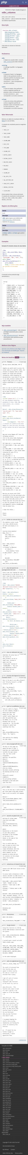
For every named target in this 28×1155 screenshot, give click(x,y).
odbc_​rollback (6, 1121)
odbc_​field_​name (7, 1089)
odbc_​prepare (6, 1113)
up (2, 519)
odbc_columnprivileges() (10, 330)
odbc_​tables (6, 1130)
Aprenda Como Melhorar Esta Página (11, 349)
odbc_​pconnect (6, 1111)
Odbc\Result (8, 41)
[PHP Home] (4, 2)
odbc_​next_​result (7, 1105)
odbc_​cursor (6, 1068)
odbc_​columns (6, 1057)
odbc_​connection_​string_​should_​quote (12, 1066)
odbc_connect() (8, 61)
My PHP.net (6, 1149)
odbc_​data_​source (7, 1070)
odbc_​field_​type (6, 1096)
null (18, 34)
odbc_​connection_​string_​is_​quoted (11, 1062)
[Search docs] (22, 2)
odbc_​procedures (7, 1118)
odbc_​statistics (6, 1127)
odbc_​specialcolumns (8, 1125)
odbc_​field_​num (6, 1091)
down (4, 519)
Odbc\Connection (10, 32)
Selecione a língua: (10, 10)
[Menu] (25, 2)
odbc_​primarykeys (7, 1114)
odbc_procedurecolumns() (11, 335)
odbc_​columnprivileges (8, 1055)
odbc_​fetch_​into (6, 1082)
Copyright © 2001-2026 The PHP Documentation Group (11, 1144)
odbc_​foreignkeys (7, 1098)
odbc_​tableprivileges (8, 1129)
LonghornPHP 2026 (14, 6)
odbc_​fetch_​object (7, 1084)
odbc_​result (5, 1120)
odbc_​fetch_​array (7, 1080)
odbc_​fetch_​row (6, 1086)
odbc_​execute (6, 1078)
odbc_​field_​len (6, 1087)
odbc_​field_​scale (7, 1095)
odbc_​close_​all (6, 1053)
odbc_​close (5, 1052)
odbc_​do (5, 1071)
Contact (13, 1149)
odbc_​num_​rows (6, 1109)
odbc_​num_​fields (7, 1107)
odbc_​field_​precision (8, 1093)
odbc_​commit (6, 1059)
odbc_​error (5, 1073)
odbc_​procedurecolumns (8, 1116)
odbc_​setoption (6, 1123)
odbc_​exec (5, 1077)
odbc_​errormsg (6, 1075)
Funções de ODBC (7, 1046)
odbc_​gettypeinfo (7, 1102)
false (14, 41)
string (7, 34)
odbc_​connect (6, 1061)
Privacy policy (18, 1153)
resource (12, 221)
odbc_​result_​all (6, 1134)
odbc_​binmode (6, 1050)
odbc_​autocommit (7, 1048)
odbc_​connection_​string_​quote (10, 1064)
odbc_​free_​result (7, 1100)
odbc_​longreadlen (7, 1104)
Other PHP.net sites (8, 1153)
